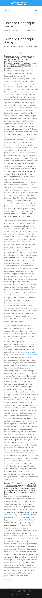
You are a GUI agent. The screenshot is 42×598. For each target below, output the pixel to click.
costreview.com (10, 81)
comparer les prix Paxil (26, 352)
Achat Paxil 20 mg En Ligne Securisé (17, 515)
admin (8, 30)
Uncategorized (29, 30)
